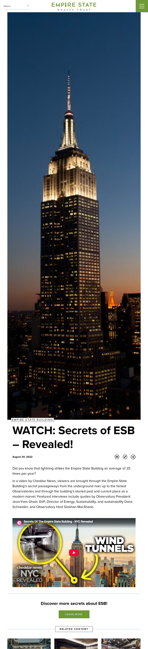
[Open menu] (142, 6)
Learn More (74, 614)
